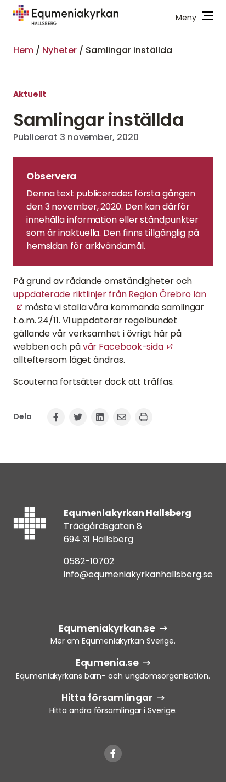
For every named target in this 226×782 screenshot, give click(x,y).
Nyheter (59, 50)
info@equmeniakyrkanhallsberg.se (138, 574)
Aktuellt (29, 94)
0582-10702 (89, 561)
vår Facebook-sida (123, 346)
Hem (23, 50)
